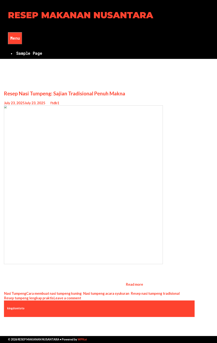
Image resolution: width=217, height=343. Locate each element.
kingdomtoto (15, 308)
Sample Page (29, 53)
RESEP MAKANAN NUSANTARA (80, 15)
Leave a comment (67, 298)
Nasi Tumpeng (15, 293)
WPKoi (82, 339)
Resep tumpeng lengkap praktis (29, 298)
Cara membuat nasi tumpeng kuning (54, 293)
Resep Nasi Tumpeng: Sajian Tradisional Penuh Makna (64, 93)
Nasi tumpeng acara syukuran (106, 293)
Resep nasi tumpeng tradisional (155, 293)
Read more (134, 284)
